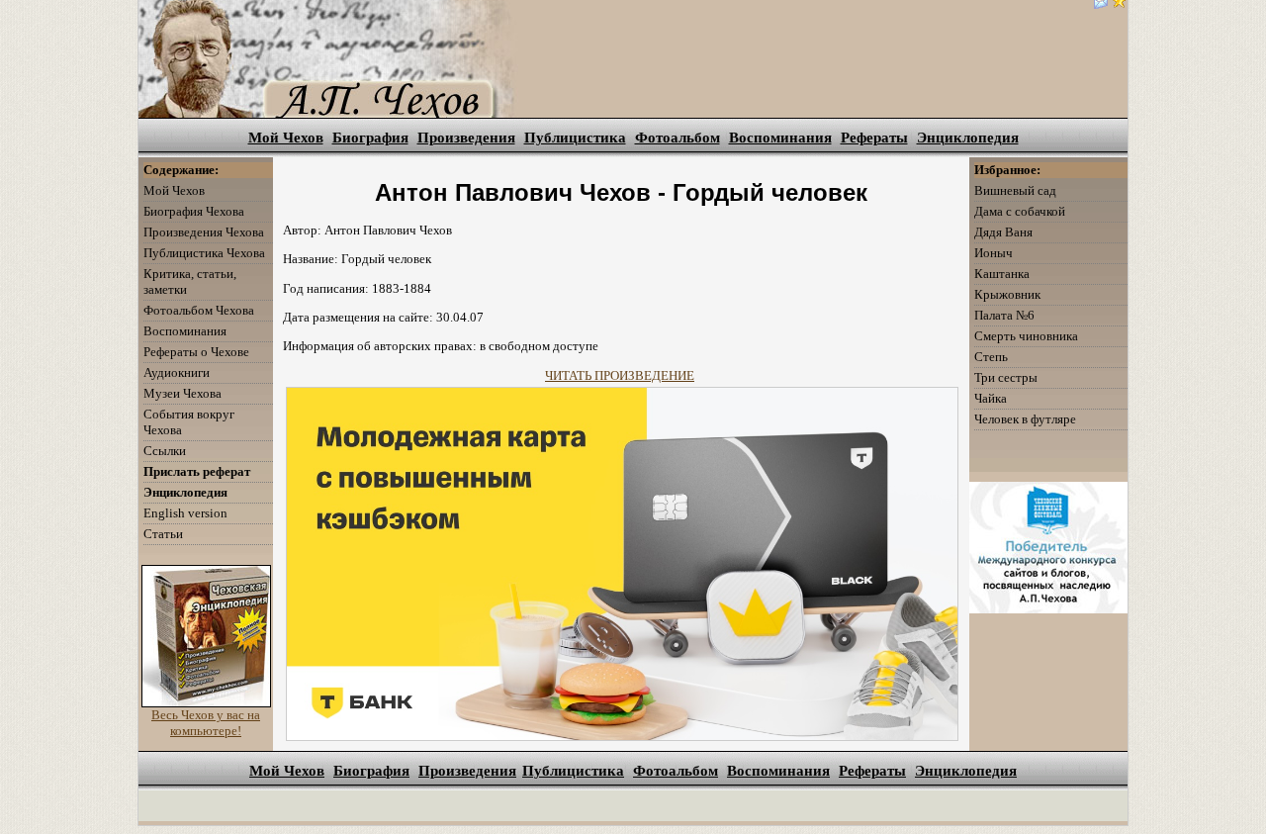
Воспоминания (780, 137)
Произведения (466, 137)
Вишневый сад (1015, 190)
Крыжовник (1007, 294)
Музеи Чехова (182, 393)
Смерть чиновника (1026, 335)
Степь (991, 356)
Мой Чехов (285, 137)
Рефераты (874, 137)
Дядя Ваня (1003, 232)
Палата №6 (1004, 315)
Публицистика (575, 137)
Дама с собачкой (1019, 211)
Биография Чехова (193, 211)
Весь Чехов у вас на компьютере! (205, 722)
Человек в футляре (1025, 419)
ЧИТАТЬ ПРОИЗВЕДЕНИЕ (619, 375)
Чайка (990, 398)
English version (185, 513)
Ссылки (164, 450)
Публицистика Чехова (204, 252)
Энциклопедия (968, 137)
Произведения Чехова (203, 232)
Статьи (163, 533)
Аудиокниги (176, 372)
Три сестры (1006, 377)
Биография (370, 137)
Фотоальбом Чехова (198, 310)
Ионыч (993, 252)
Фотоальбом (677, 137)
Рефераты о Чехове (196, 351)
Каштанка (1002, 273)
